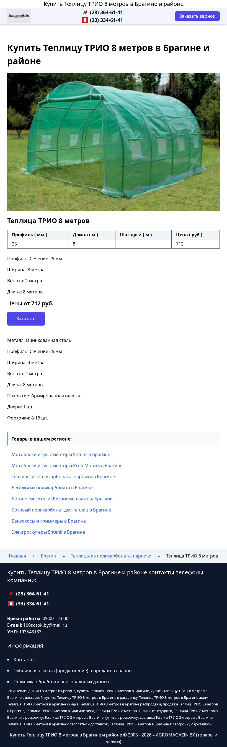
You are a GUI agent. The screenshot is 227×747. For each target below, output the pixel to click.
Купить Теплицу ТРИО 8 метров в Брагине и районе (114, 3)
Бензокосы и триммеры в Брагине (49, 521)
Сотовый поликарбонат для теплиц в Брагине (61, 510)
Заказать (26, 319)
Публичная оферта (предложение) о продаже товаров (72, 670)
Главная (17, 556)
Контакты (24, 659)
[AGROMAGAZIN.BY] (19, 16)
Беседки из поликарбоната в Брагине (52, 488)
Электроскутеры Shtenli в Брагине (48, 532)
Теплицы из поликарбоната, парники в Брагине (63, 477)
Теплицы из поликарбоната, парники (111, 556)
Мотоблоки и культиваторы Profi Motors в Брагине (67, 465)
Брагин (48, 556)
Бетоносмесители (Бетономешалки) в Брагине (62, 499)
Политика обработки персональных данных (61, 682)
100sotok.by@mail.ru (45, 625)
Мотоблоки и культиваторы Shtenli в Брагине (61, 454)
